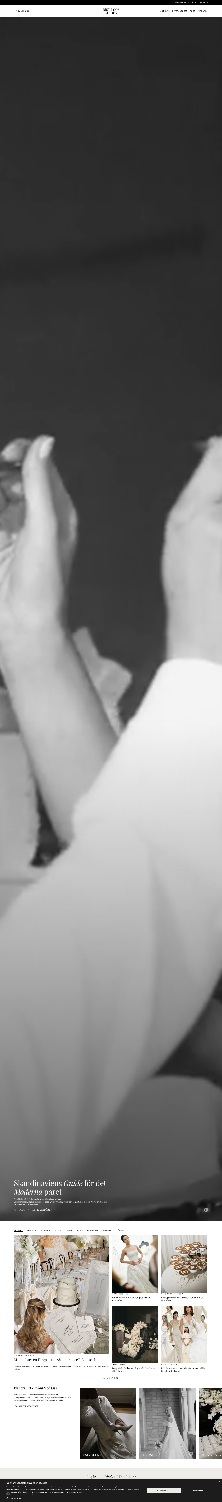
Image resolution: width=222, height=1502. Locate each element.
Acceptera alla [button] (164, 1490)
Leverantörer (179, 11)
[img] (111, 11)
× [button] (219, 1482)
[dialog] (111, 1490)
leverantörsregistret (26, 1406)
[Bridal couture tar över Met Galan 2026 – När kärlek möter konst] (184, 1340)
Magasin (202, 11)
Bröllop (31, 1230)
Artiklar (165, 11)
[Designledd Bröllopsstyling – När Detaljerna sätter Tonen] (135, 1340)
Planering (92, 1230)
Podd (192, 11)
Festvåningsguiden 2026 (182, 2)
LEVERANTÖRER (42, 1209)
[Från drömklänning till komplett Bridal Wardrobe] (135, 1269)
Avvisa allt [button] (198, 1490)
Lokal (69, 1230)
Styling (107, 1230)
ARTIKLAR (20, 1209)
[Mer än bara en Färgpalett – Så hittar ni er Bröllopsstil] (61, 1304)
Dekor (58, 1230)
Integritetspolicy (133, 1489)
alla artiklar (110, 1378)
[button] (196, 1464)
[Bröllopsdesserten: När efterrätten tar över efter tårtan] (184, 1269)
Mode (80, 1230)
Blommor (45, 1230)
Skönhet (119, 1230)
